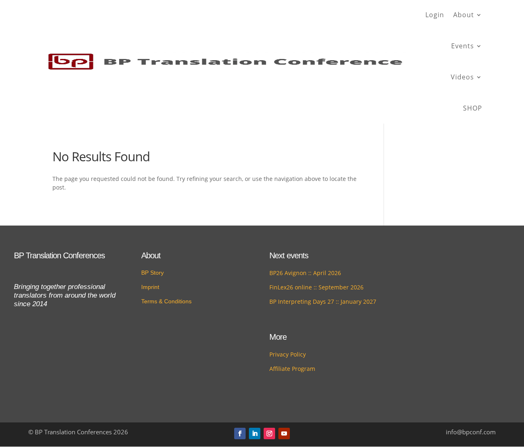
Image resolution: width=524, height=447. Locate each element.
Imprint (150, 287)
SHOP (472, 108)
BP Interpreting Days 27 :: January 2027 (322, 301)
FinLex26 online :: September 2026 (316, 287)
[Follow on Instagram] (269, 433)
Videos (462, 76)
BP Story (152, 272)
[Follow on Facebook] (240, 433)
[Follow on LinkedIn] (254, 433)
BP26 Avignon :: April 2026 (305, 273)
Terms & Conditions (166, 301)
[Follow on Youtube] (284, 433)
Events (462, 45)
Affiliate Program (292, 368)
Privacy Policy (287, 354)
